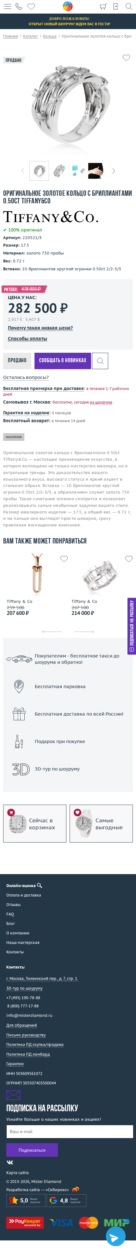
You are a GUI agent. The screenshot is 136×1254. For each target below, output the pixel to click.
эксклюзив (14, 437)
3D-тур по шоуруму (68, 785)
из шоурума (101, 402)
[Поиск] (128, 6)
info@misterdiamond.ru (29, 1015)
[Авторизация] (116, 6)
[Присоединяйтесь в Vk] (9, 1162)
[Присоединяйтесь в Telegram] (21, 1162)
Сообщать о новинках (62, 361)
